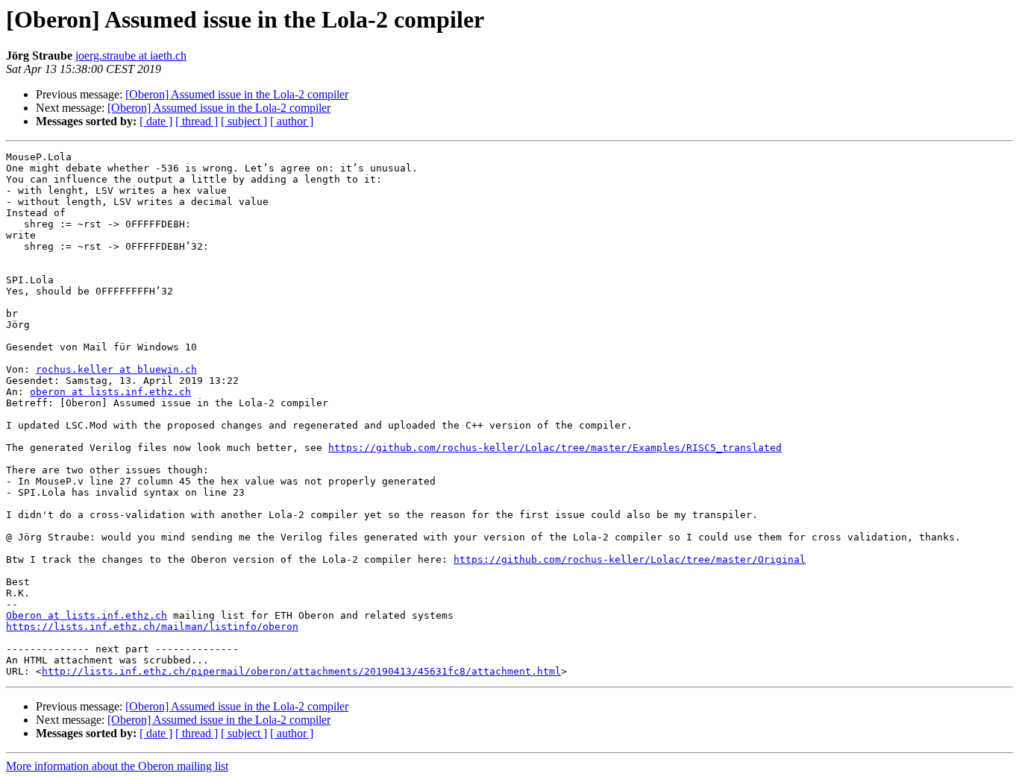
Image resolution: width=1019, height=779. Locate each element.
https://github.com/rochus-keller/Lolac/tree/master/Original (630, 559)
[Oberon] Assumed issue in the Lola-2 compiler (236, 94)
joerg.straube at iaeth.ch (130, 55)
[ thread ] (196, 121)
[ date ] (155, 121)
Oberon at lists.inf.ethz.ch (86, 615)
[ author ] (291, 121)
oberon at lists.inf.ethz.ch (110, 391)
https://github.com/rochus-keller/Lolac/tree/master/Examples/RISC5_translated (555, 447)
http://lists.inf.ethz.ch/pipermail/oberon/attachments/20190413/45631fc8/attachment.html (301, 671)
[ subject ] (244, 121)
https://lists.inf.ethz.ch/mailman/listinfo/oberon (152, 626)
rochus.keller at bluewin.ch (116, 369)
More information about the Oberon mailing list (117, 766)
